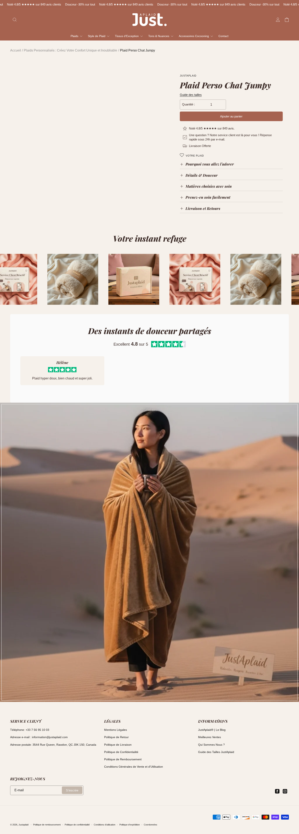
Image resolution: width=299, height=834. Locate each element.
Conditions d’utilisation (104, 824)
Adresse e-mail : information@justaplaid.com (39, 737)
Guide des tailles (191, 94)
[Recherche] (14, 19)
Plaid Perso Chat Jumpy (137, 50)
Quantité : (188, 104)
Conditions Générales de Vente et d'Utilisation (133, 766)
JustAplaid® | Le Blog (212, 729)
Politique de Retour (116, 737)
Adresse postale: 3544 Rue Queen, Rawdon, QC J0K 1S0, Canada (53, 744)
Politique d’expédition (129, 824)
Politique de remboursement (47, 824)
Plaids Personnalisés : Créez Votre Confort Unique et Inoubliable (70, 50)
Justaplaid (23, 824)
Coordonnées (150, 824)
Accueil (15, 50)
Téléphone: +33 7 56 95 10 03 (29, 729)
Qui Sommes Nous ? (211, 744)
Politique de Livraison (118, 744)
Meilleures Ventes (209, 737)
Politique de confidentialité (77, 824)
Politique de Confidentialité (121, 752)
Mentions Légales (115, 729)
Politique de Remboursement (123, 759)
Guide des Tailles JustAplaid (216, 752)
